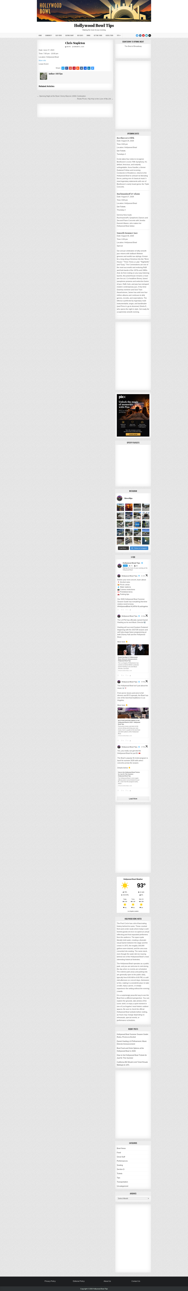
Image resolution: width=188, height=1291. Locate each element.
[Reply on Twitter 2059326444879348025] (119, 675)
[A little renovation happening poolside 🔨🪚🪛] (137, 507)
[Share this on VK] (81, 68)
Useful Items (109, 35)
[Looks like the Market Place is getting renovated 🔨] (137, 515)
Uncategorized (122, 1186)
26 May (143, 616)
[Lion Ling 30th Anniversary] (145, 515)
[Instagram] (140, 35)
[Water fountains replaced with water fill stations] (145, 524)
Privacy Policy (50, 1281)
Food (119, 1153)
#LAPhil (134, 606)
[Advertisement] (80, 110)
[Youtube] (143, 35)
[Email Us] (146, 35)
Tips (118, 1178)
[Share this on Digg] (85, 68)
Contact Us (136, 1281)
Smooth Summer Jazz (127, 232)
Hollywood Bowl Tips (94, 25)
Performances (122, 1161)
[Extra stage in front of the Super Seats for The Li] (120, 524)
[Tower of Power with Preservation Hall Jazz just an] (129, 507)
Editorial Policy (79, 1281)
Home (40, 35)
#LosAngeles (143, 606)
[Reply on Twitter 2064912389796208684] (119, 610)
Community (48, 35)
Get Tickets (121, 151)
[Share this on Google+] (70, 68)
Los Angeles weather (133, 911)
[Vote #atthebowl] (137, 540)
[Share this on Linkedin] (88, 68)
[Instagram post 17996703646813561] (145, 532)
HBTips (69, 47)
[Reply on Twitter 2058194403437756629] (119, 740)
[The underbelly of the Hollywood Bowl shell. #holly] (129, 540)
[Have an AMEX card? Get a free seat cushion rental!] (137, 524)
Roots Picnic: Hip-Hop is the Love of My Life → (95, 99)
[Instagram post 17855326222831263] (145, 540)
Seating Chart (69, 35)
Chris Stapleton (75, 43)
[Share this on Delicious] (92, 68)
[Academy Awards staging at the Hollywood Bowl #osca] (120, 540)
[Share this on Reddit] (77, 68)
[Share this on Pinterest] (74, 68)
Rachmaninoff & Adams (128, 193)
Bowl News (121, 1148)
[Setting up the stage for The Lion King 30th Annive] (129, 524)
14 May (143, 747)
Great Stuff (121, 1157)
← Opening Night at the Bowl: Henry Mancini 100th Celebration (61, 96)
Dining (88, 35)
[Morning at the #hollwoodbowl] (137, 532)
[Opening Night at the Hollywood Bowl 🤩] (129, 515)
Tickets (119, 1173)
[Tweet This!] (63, 68)
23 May (143, 682)
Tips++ (119, 35)
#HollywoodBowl (124, 606)
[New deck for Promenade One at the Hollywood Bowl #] (120, 532)
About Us (107, 1281)
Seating (120, 1165)
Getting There (98, 35)
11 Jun (143, 576)
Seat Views (58, 35)
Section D (120, 1169)
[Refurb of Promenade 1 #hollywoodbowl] (129, 532)
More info (42, 60)
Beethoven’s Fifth (125, 137)
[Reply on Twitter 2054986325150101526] (119, 790)
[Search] (149, 35)
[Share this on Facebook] (66, 68)
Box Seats (80, 35)
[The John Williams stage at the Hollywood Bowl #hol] (120, 515)
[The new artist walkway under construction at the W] (145, 507)
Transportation (122, 1182)
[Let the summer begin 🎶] (120, 507)
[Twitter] (137, 35)
